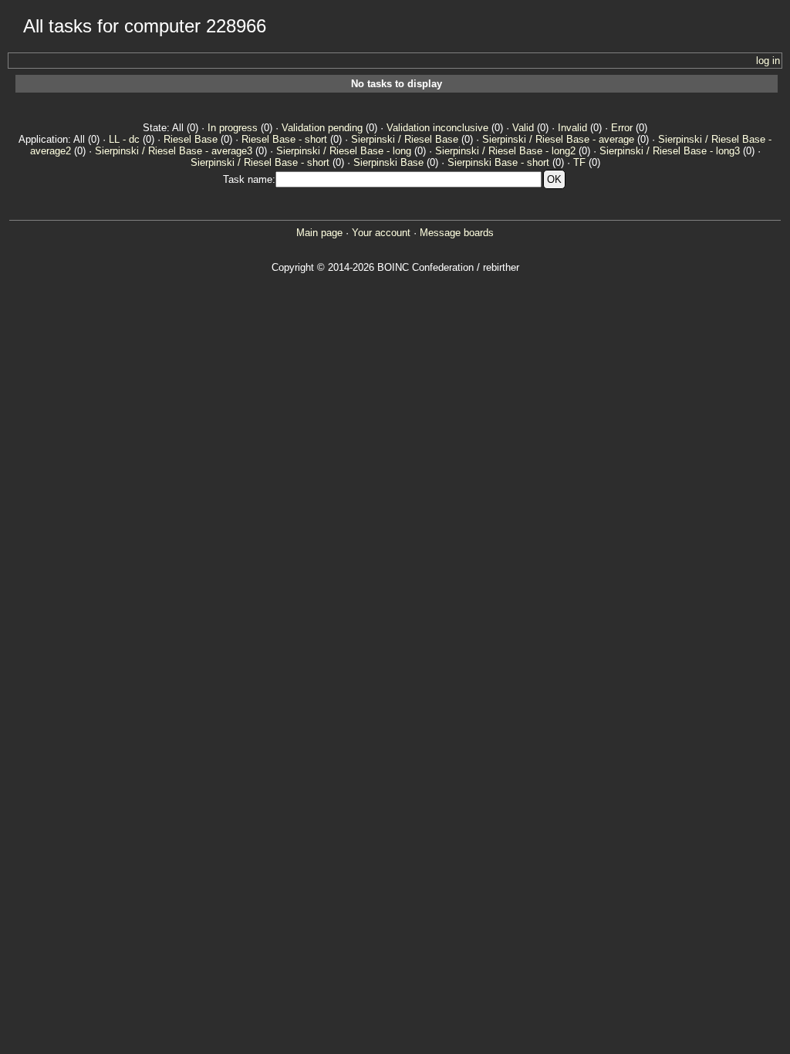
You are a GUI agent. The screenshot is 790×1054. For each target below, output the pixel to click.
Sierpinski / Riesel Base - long (343, 151)
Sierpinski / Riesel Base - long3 (669, 151)
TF (579, 162)
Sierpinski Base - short (498, 162)
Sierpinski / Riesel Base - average (558, 139)
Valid (523, 127)
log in (768, 60)
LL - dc (124, 139)
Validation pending (322, 127)
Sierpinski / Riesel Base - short (260, 162)
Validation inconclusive (437, 127)
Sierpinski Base (388, 162)
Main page (319, 232)
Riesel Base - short (284, 139)
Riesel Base (191, 139)
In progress (233, 127)
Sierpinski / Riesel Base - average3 (173, 151)
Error (622, 127)
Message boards (457, 232)
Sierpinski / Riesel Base (404, 139)
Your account (381, 232)
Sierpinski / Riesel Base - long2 (505, 151)
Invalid (572, 127)
